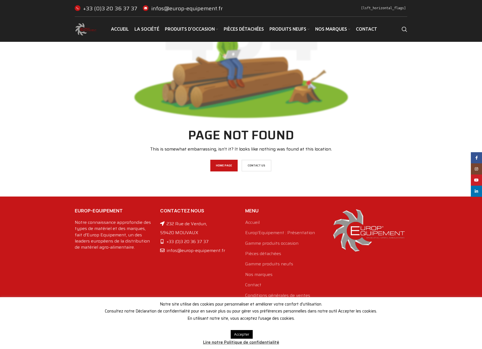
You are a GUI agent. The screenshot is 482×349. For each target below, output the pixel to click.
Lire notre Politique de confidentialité (241, 342)
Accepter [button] (241, 334)
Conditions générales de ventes (277, 295)
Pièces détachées (263, 254)
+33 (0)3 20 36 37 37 (110, 8)
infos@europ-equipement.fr (187, 8)
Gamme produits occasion (271, 243)
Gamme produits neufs (269, 264)
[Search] (404, 29)
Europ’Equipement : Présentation (280, 233)
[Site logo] (86, 28)
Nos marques (259, 275)
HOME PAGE (224, 165)
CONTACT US (256, 165)
